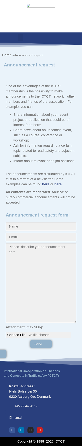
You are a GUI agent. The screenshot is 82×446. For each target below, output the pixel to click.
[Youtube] (40, 430)
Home (6, 55)
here (45, 184)
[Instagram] (30, 430)
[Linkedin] (21, 430)
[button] (20, 37)
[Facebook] (12, 430)
